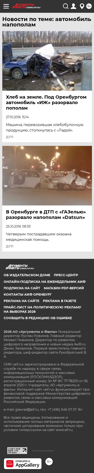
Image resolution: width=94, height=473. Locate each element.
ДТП (9, 137)
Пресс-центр (66, 275)
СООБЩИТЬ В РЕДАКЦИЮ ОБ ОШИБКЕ (38, 318)
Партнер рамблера (43, 450)
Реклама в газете (59, 301)
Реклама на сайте (21, 301)
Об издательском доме (27, 275)
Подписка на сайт (22, 288)
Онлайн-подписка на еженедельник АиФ (45, 282)
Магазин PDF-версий (64, 288)
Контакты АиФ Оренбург (28, 294)
